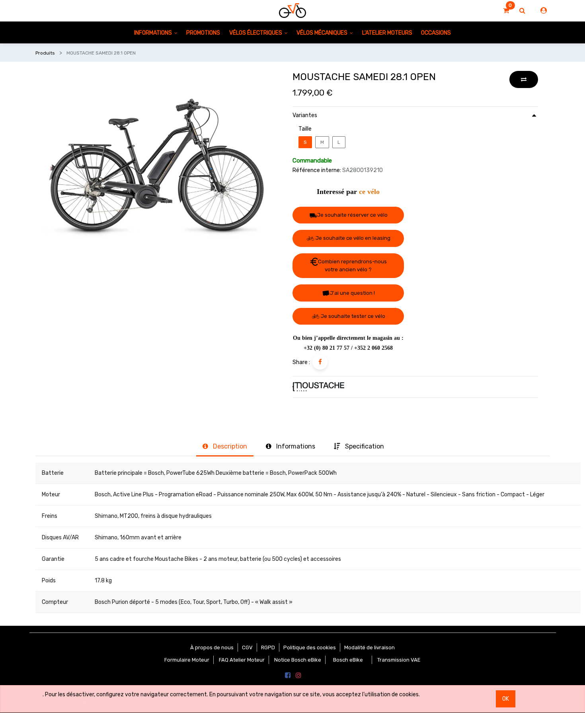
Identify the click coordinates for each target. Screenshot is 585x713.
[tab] (225, 447)
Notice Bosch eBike (297, 660)
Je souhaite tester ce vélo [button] (352, 316)
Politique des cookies (309, 647)
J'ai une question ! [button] (352, 293)
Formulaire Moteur (186, 660)
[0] (506, 11)
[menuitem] (203, 32)
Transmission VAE (399, 660)
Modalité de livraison (369, 647)
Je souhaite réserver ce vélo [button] (352, 215)
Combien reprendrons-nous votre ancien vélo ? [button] (352, 266)
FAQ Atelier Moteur (242, 660)
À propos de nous (212, 647)
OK (505, 698)
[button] (523, 79)
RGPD (268, 647)
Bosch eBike (347, 660)
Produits (45, 53)
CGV (247, 647)
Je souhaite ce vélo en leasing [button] (352, 238)
